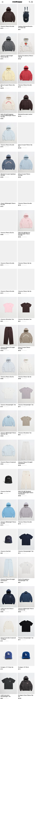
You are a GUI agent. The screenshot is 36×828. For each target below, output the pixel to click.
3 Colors (6, 406)
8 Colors (24, 86)
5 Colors (6, 321)
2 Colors (6, 58)
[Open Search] (29, 2)
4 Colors (6, 28)
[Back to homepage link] (17, 2)
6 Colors (24, 265)
